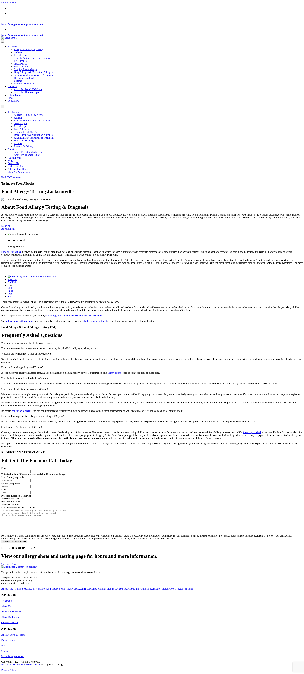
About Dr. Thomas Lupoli (27, 92)
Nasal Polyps (20, 63)
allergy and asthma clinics (20, 321)
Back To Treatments (11, 177)
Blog (10, 98)
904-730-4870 (15, 18)
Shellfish (12, 282)
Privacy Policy (8, 670)
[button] (152, 343)
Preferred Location (16, 495)
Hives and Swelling (24, 78)
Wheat (11, 293)
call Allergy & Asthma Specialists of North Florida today (73, 315)
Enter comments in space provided (18, 507)
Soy (10, 296)
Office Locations (16, 8)
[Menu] (2, 41)
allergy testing (114, 372)
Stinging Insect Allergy (25, 69)
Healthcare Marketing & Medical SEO (20, 664)
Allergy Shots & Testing (13, 634)
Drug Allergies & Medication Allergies (33, 72)
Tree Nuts (12, 279)
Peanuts (53, 276)
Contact (5, 651)
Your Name (12, 477)
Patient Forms (14, 95)
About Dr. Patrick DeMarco (28, 89)
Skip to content (8, 2)
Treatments (13, 46)
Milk (10, 288)
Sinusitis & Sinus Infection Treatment (32, 58)
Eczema (18, 80)
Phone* (10, 483)
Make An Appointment (19, 172)
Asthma (18, 52)
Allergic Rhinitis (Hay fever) (28, 49)
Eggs (10, 290)
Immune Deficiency (24, 83)
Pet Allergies (20, 60)
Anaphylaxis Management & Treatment (33, 75)
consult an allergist (21, 410)
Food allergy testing (11, 251)
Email (4, 468)
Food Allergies (21, 66)
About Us (12, 86)
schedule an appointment (94, 321)
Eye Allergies (20, 55)
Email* (4, 489)
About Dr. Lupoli (10, 617)
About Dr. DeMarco (11, 611)
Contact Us (13, 100)
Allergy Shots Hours (18, 13)
